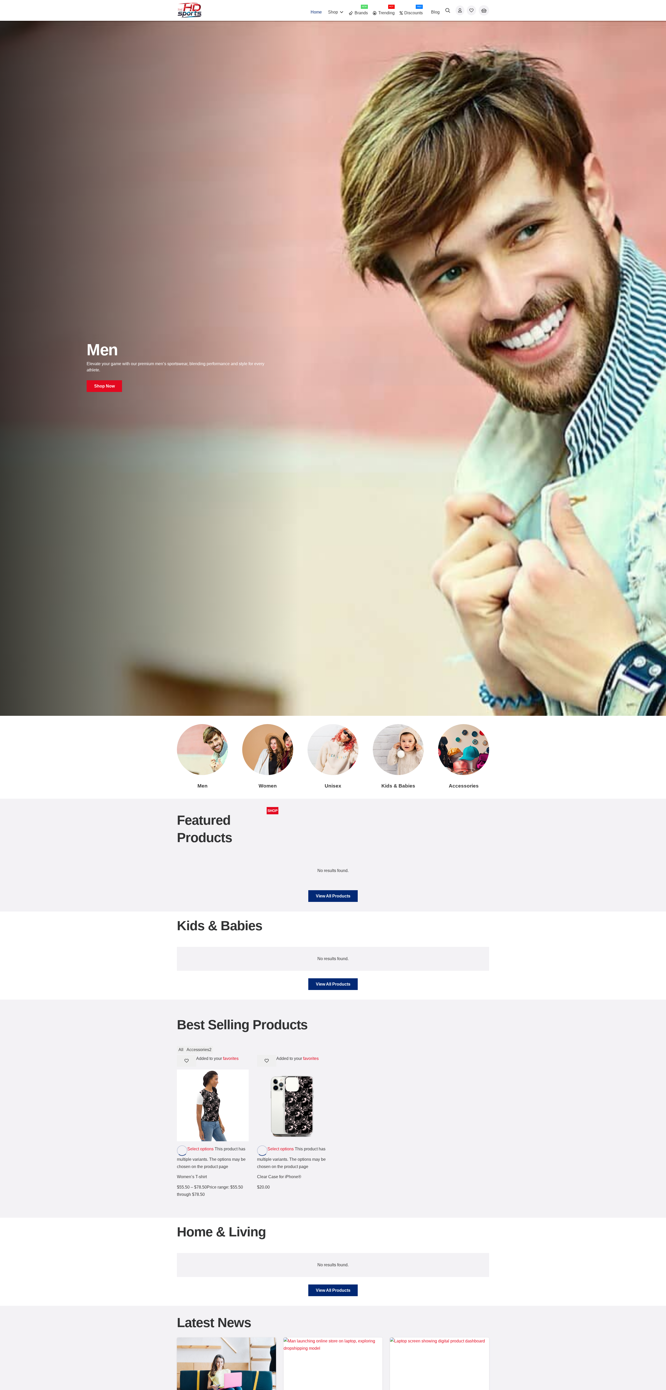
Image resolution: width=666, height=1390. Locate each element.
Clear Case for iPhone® (279, 1177)
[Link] (460, 10)
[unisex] (333, 749)
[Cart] (484, 10)
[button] (341, 12)
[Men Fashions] (202, 749)
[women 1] (267, 749)
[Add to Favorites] (186, 1061)
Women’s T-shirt (192, 1177)
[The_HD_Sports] (189, 10)
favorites (231, 1058)
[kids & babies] (398, 749)
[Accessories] (463, 749)
